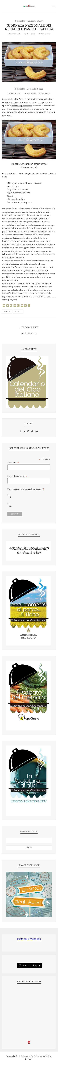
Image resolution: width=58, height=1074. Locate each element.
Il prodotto (20, 21)
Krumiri (18, 311)
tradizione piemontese (22, 105)
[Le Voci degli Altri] (29, 894)
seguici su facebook (29, 939)
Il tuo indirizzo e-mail (17, 476)
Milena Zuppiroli (30, 167)
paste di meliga (11, 99)
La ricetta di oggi (35, 21)
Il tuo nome (13, 462)
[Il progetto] (29, 382)
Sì (10, 497)
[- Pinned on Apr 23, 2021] (13, 991)
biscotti (7, 311)
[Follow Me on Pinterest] (29, 1042)
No (10, 506)
